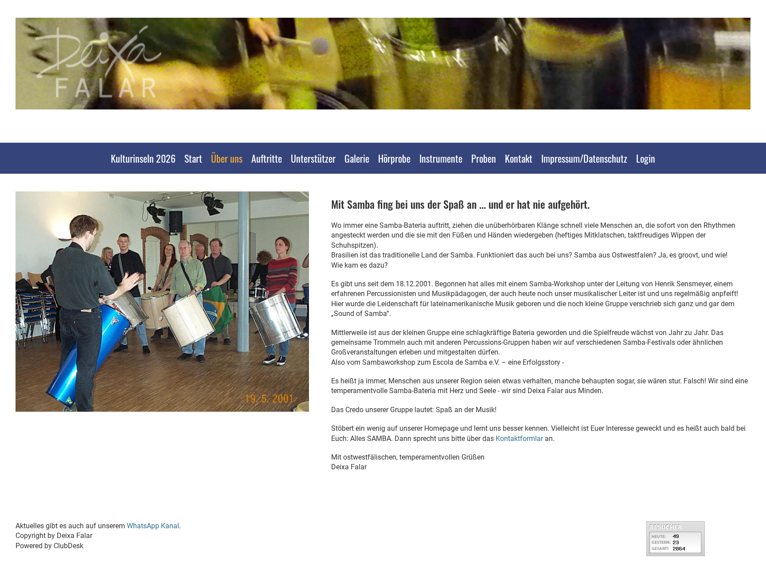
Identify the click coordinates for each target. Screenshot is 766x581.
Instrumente (440, 158)
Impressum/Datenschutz (584, 158)
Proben (483, 158)
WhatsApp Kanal (153, 526)
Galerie (356, 158)
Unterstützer (313, 158)
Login (645, 158)
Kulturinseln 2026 (143, 158)
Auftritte (266, 158)
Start (193, 158)
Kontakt (518, 158)
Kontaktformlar (519, 438)
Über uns (226, 158)
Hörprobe (394, 158)
